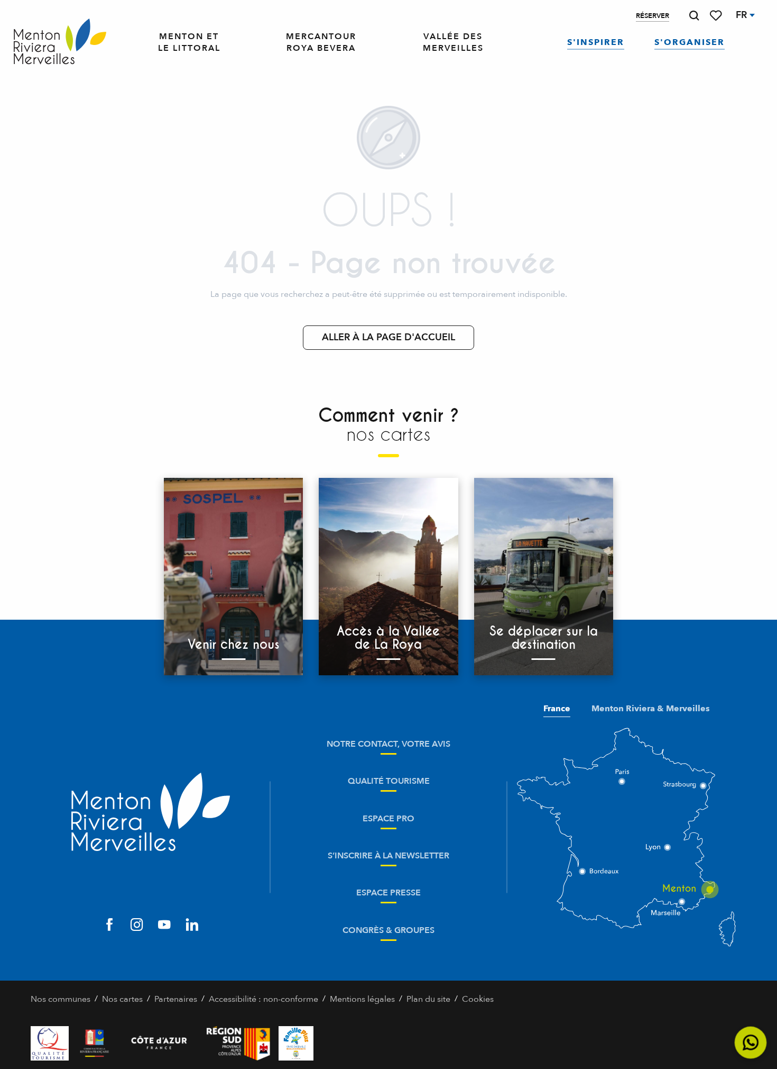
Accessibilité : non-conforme (263, 999)
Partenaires (175, 999)
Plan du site (428, 999)
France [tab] (556, 708)
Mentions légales (362, 999)
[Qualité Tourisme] (49, 1043)
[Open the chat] (751, 1043)
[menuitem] (60, 42)
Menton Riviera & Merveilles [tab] (650, 708)
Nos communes (60, 999)
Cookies (478, 999)
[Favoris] (716, 16)
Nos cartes (122, 999)
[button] (694, 15)
